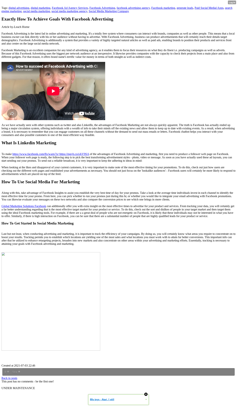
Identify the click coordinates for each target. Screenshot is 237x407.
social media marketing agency (69, 11)
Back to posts (9, 378)
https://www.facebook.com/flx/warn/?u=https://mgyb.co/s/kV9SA (50, 154)
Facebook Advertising (102, 7)
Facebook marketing (163, 7)
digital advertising (19, 7)
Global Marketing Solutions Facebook (23, 206)
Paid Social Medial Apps (209, 7)
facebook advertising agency (133, 7)
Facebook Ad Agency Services (70, 7)
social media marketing (36, 11)
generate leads (185, 7)
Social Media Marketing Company (109, 11)
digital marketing (40, 7)
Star (15, 371)
